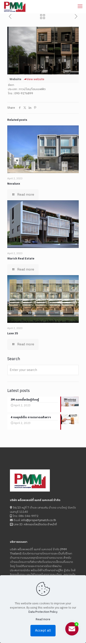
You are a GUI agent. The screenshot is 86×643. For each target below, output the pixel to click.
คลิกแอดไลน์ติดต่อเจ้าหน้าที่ (40, 524)
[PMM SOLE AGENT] (14, 6)
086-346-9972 (28, 516)
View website (35, 79)
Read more (43, 619)
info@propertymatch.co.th (38, 520)
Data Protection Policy (42, 611)
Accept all (43, 630)
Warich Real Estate (20, 258)
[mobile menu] (80, 6)
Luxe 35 (12, 333)
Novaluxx (13, 183)
